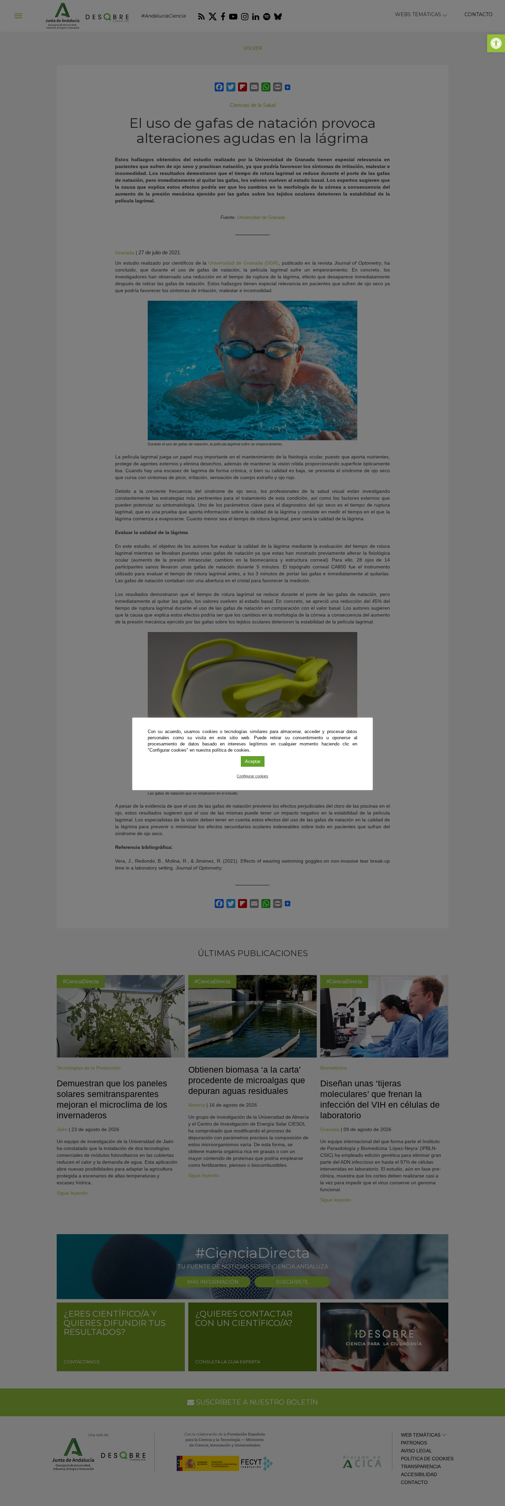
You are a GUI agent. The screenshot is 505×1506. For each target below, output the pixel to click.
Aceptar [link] (252, 761)
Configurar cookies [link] (252, 776)
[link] (496, 43)
